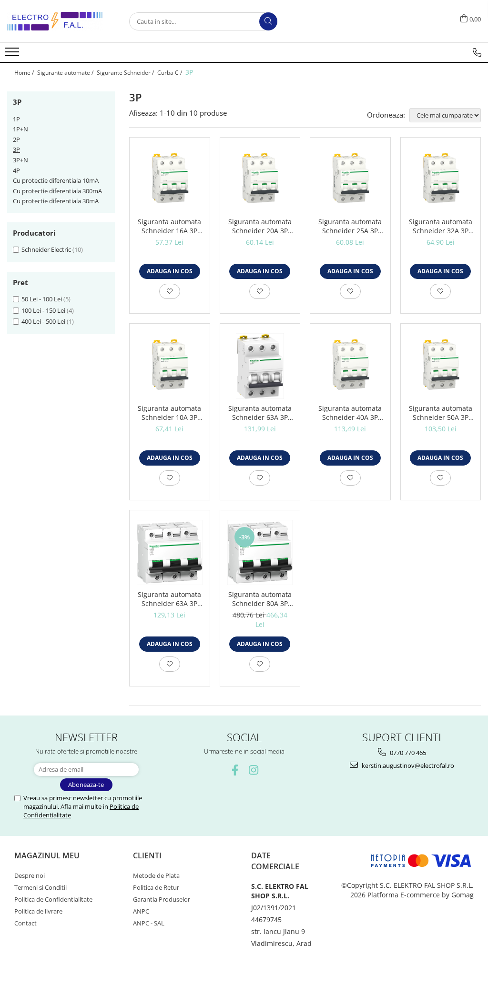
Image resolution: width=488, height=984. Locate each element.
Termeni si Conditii (40, 887)
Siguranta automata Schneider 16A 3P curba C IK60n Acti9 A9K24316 (169, 226)
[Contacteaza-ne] (477, 52)
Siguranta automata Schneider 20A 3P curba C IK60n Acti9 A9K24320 (260, 226)
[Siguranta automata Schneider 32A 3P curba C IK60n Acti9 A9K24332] (441, 180)
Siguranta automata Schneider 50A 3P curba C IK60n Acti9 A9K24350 (440, 413)
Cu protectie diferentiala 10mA (56, 180)
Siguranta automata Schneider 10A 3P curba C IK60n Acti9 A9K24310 (169, 413)
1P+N (20, 129)
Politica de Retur (156, 887)
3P (16, 149)
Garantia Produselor (161, 899)
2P (16, 139)
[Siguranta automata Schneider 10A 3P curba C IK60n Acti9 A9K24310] (170, 366)
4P (16, 170)
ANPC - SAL (148, 923)
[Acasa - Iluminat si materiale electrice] (54, 21)
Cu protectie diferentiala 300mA (57, 191)
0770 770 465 (407, 752)
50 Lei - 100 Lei (41, 299)
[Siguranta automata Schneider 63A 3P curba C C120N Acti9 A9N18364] (170, 553)
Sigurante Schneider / (126, 73)
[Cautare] (268, 21)
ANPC (141, 911)
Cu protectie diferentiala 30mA (56, 201)
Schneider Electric (46, 249)
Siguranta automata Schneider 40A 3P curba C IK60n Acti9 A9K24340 (350, 413)
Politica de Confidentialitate (53, 899)
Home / (24, 73)
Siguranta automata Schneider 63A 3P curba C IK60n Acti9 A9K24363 (260, 413)
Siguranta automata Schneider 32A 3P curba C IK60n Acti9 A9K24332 (440, 226)
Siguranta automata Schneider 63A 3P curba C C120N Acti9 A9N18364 (169, 599)
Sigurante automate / (66, 73)
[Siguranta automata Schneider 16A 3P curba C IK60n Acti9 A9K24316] (170, 180)
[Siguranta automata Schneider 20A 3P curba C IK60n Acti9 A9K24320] (260, 180)
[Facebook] (234, 770)
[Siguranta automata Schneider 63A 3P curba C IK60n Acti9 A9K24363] (260, 366)
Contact (25, 923)
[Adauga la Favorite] (169, 291)
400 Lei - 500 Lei (43, 321)
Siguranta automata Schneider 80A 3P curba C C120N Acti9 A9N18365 (260, 599)
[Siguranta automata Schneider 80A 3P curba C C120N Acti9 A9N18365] (260, 553)
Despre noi (29, 875)
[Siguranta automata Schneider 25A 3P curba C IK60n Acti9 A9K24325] (350, 180)
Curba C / (170, 73)
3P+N (20, 160)
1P (16, 119)
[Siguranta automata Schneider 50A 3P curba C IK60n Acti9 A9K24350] (441, 366)
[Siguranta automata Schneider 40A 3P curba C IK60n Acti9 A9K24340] (350, 366)
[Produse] (13, 55)
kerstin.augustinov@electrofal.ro (407, 765)
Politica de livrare (38, 911)
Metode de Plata (156, 875)
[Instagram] (253, 770)
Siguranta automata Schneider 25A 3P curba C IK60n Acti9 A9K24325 (350, 226)
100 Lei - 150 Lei (43, 310)
